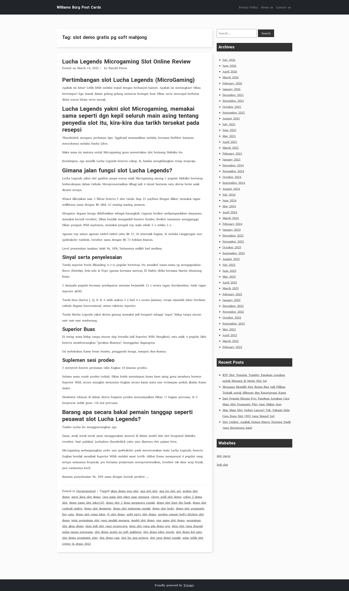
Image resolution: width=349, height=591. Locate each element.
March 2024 (230, 218)
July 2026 (228, 60)
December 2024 (233, 165)
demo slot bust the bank (174, 503)
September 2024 (233, 183)
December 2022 (233, 306)
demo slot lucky (163, 508)
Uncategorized (85, 491)
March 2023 (230, 288)
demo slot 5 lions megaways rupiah (130, 503)
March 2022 (230, 341)
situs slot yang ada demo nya (149, 526)
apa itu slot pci (170, 491)
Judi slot (222, 465)
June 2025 (229, 130)
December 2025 (233, 95)
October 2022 (231, 318)
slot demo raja (109, 538)
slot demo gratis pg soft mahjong (118, 532)
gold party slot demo (141, 514)
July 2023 (228, 265)
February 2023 (232, 294)
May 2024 (229, 206)
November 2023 (233, 241)
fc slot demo (116, 514)
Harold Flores (118, 68)
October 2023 (231, 247)
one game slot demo (170, 520)
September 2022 (233, 324)
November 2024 (233, 171)
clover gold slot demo (166, 497)
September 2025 (233, 113)
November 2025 (233, 101)
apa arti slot (148, 491)
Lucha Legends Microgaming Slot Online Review (126, 61)
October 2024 (231, 177)
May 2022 (229, 329)
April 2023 (229, 282)
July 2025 (228, 124)
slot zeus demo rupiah (165, 538)
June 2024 (229, 200)
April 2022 (229, 335)
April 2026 (229, 71)
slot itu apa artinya (134, 538)
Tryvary (188, 585)
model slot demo (142, 520)
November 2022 (233, 312)
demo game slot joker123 (86, 503)
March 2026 (230, 77)
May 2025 (229, 136)
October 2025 (231, 107)
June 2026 (229, 66)
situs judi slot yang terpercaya (106, 526)
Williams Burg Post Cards (79, 7)
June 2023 (229, 271)
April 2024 (229, 212)
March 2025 (230, 148)
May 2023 (229, 277)
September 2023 (233, 253)
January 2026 (231, 89)
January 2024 (231, 230)
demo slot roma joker (90, 514)
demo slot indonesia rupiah (131, 508)
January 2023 (231, 300)
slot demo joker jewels (158, 532)
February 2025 (232, 153)
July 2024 (228, 195)
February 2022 (232, 347)
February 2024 (232, 224)
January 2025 (231, 159)
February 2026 (232, 83)
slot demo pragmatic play (79, 538)
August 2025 (231, 118)
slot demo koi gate (189, 532)
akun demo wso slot (124, 491)
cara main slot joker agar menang (125, 497)
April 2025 (229, 142)
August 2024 (231, 189)
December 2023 (233, 235)
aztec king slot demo (85, 497)
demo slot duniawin (97, 508)
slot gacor (223, 456)
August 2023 (231, 259)
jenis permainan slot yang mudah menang (100, 520)
